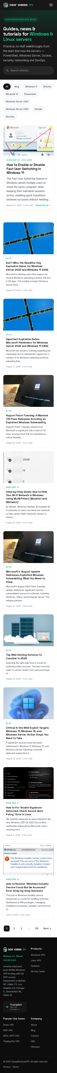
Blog (16, 86)
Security (10, 116)
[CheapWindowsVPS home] (18, 5)
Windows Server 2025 (17, 109)
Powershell (30, 94)
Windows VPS (38, 955)
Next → (47, 928)
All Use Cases (38, 971)
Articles (47, 86)
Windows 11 (31, 86)
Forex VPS (8, 1024)
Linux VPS (36, 960)
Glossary (35, 1046)
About (34, 1024)
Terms (15, 1066)
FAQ (33, 1041)
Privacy (7, 1066)
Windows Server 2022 (17, 101)
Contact (35, 1035)
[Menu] (51, 5)
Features (35, 965)
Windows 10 (12, 94)
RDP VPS (8, 1030)
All (7, 86)
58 (36, 928)
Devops (38, 109)
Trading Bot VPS (11, 1041)
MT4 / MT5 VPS (11, 1035)
